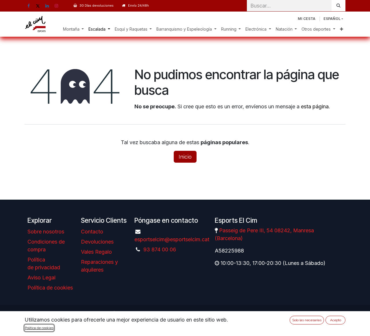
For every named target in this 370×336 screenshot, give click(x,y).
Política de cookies (50, 288)
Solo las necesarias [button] (306, 320)
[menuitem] (73, 29)
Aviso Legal (41, 277)
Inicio (185, 157)
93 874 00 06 (159, 249)
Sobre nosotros (45, 232)
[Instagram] (56, 6)
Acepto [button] (335, 320)
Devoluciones (97, 242)
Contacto (92, 232)
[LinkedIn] (47, 6)
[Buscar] (338, 5)
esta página (315, 106)
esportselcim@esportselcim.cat (171, 239)
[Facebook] (29, 6)
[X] (38, 6)
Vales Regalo (96, 252)
